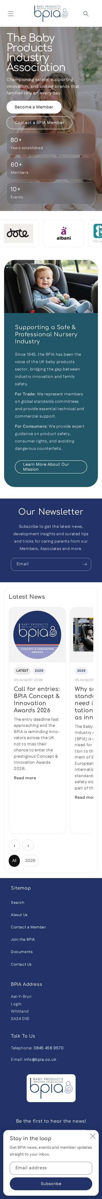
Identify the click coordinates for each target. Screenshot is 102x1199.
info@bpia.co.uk (40, 1059)
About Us (19, 915)
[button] (11, 14)
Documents (21, 952)
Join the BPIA (23, 939)
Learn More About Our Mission (46, 466)
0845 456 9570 (49, 1048)
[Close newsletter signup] (92, 1136)
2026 (30, 861)
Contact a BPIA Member (39, 123)
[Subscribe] (85, 564)
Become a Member (34, 107)
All (14, 861)
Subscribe (51, 1184)
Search (17, 902)
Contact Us (21, 964)
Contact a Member (28, 927)
